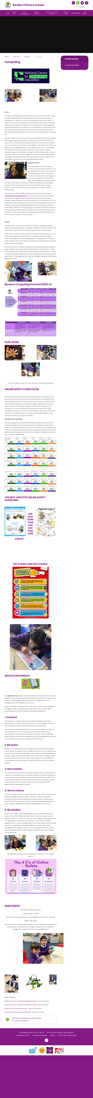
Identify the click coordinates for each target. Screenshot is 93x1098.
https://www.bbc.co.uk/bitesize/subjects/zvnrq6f (21, 1005)
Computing (38, 57)
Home (7, 57)
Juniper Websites (68, 1032)
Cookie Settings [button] (71, 1035)
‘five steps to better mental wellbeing (41, 706)
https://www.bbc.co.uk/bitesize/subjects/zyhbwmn (22, 1001)
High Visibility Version (23, 1035)
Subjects (27, 57)
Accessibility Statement (39, 1035)
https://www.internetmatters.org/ (16, 1008)
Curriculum (16, 57)
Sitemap (52, 1035)
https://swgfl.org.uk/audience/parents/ (18, 1012)
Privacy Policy (62, 1035)
